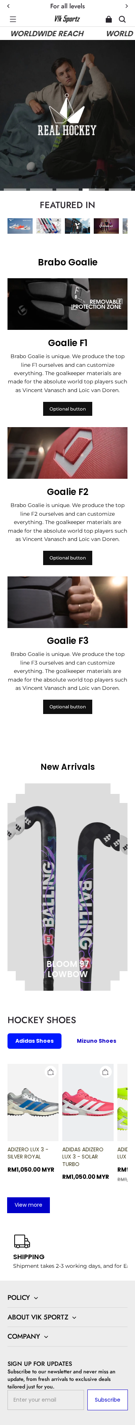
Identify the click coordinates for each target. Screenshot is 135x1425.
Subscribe (107, 1400)
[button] (13, 19)
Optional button (68, 409)
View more (28, 1205)
